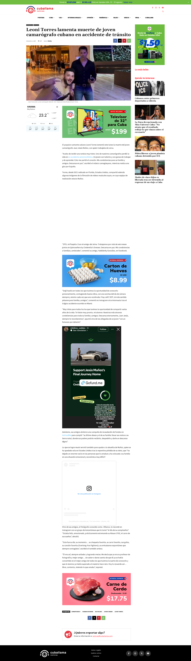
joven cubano (108, 611)
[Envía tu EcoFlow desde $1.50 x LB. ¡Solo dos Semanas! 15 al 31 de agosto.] (150, 64)
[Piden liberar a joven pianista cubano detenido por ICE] (150, 143)
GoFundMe (66, 435)
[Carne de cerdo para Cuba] (96, 604)
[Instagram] (156, 7)
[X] (159, 7)
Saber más (127, 2)
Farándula (30, 25)
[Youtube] (163, 7)
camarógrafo (75, 611)
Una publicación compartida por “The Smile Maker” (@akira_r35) (89, 521)
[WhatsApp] (129, 41)
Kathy (50, 41)
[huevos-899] (96, 271)
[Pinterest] (124, 41)
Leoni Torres (119, 611)
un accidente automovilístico (80, 157)
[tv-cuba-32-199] (96, 137)
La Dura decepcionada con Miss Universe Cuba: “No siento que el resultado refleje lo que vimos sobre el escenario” (149, 127)
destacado (98, 611)
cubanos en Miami (87, 611)
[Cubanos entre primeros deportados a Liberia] (150, 88)
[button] (163, 11)
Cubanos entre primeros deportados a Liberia (147, 99)
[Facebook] (152, 7)
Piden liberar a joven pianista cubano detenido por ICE (150, 154)
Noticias (36, 25)
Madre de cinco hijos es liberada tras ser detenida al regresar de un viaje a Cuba (149, 180)
